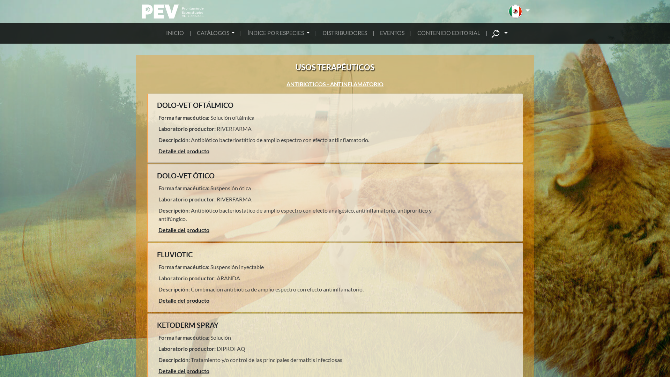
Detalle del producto (183, 151)
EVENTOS (392, 32)
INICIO (175, 32)
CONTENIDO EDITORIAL (448, 32)
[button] (519, 11)
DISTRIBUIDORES (344, 32)
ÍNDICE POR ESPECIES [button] (276, 32)
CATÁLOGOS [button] (213, 32)
